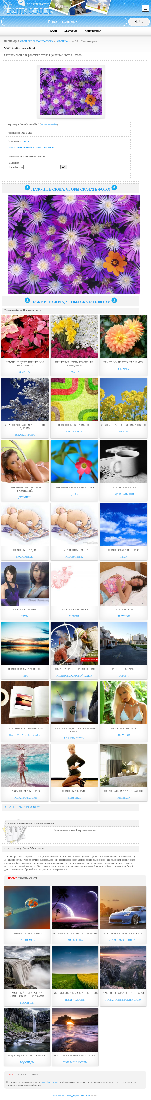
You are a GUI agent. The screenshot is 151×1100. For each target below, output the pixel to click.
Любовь (74, 616)
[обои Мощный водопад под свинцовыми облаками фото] (27, 967)
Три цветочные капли (27, 933)
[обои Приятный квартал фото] (123, 643)
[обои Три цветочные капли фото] (27, 907)
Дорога (123, 675)
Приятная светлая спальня (123, 791)
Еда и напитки (123, 494)
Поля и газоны (75, 999)
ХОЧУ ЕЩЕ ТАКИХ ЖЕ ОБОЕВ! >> (23, 807)
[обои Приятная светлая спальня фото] (123, 765)
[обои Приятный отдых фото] (25, 524)
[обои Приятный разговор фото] (74, 524)
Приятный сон (124, 609)
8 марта (24, 372)
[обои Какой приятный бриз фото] (25, 765)
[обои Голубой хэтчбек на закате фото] (123, 907)
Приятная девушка (24, 609)
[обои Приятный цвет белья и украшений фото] (25, 461)
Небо (123, 556)
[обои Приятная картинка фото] (74, 584)
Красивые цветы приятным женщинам (25, 364)
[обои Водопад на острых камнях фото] (27, 1030)
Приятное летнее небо (123, 550)
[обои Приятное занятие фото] (123, 461)
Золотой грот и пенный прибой (75, 1055)
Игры (24, 616)
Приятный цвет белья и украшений (25, 489)
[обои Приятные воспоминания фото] (25, 702)
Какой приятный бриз (25, 791)
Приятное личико (123, 728)
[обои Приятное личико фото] (123, 702)
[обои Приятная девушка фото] (25, 584)
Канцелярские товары (25, 735)
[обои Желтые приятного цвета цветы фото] (123, 399)
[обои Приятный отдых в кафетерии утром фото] (74, 702)
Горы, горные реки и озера (123, 999)
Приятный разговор (74, 550)
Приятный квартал (123, 669)
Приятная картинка (74, 609)
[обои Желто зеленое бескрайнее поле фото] (75, 967)
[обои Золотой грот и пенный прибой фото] (75, 1030)
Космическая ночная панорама (75, 933)
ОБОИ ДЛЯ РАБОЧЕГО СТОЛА (36, 41)
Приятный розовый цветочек (74, 487)
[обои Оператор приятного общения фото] (74, 643)
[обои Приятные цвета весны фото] (74, 399)
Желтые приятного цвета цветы (123, 424)
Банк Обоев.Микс (49, 1082)
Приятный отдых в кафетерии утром (74, 730)
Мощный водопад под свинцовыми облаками (27, 994)
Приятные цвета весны (74, 424)
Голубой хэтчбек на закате (123, 933)
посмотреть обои (49, 124)
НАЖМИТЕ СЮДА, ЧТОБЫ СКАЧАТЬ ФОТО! (70, 189)
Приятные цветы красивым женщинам (74, 364)
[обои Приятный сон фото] (123, 584)
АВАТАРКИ (70, 31)
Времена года (25, 434)
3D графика (75, 940)
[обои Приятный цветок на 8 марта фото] (123, 336)
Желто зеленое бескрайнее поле (75, 992)
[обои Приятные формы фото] (74, 765)
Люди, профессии (25, 797)
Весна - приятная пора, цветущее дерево (25, 426)
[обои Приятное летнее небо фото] (123, 524)
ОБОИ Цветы (64, 41)
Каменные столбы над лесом (123, 992)
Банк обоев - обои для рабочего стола (71, 1095)
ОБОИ (53, 31)
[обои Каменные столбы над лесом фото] (123, 967)
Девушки (24, 497)
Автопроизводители (123, 940)
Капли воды (27, 940)
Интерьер (123, 797)
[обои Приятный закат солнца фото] (25, 643)
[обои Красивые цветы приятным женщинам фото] (25, 336)
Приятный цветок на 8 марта (123, 362)
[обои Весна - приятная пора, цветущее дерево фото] (25, 399)
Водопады (27, 1002)
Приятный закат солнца (25, 669)
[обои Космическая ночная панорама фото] (75, 907)
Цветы (25, 141)
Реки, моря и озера (75, 1062)
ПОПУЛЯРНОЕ (93, 31)
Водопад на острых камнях (27, 1055)
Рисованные (24, 556)
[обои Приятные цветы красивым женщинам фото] (74, 336)
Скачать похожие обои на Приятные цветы (31, 147)
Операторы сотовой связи (74, 675)
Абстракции (74, 431)
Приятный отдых (25, 550)
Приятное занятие (123, 487)
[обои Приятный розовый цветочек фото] (74, 461)
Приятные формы (74, 791)
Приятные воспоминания (25, 728)
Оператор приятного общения (74, 669)
